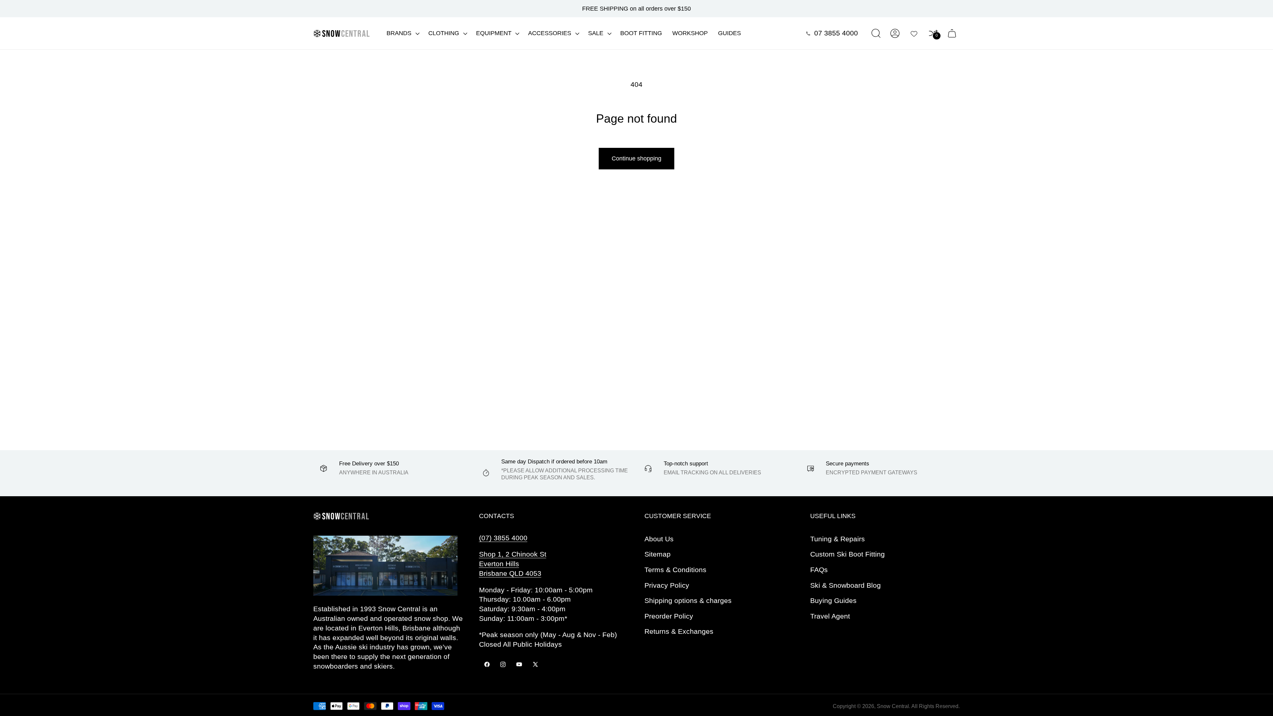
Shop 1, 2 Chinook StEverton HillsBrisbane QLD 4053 (512, 563)
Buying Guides (833, 600)
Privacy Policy (666, 585)
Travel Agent (830, 616)
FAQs (819, 569)
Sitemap (657, 554)
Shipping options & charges (688, 600)
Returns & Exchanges (678, 631)
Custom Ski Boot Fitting (847, 554)
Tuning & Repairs (837, 539)
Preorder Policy (668, 616)
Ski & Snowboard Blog (845, 585)
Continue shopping (636, 158)
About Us (659, 539)
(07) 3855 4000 (503, 538)
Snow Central (893, 706)
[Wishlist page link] (914, 33)
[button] (402, 33)
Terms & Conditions (675, 569)
